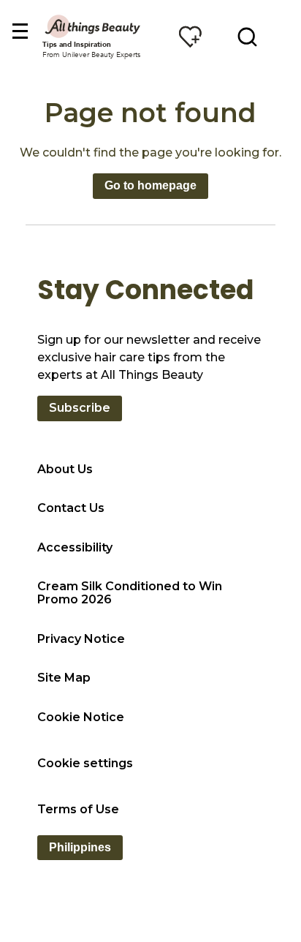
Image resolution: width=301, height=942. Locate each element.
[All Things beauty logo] (93, 26)
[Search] (247, 37)
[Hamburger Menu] (19, 32)
